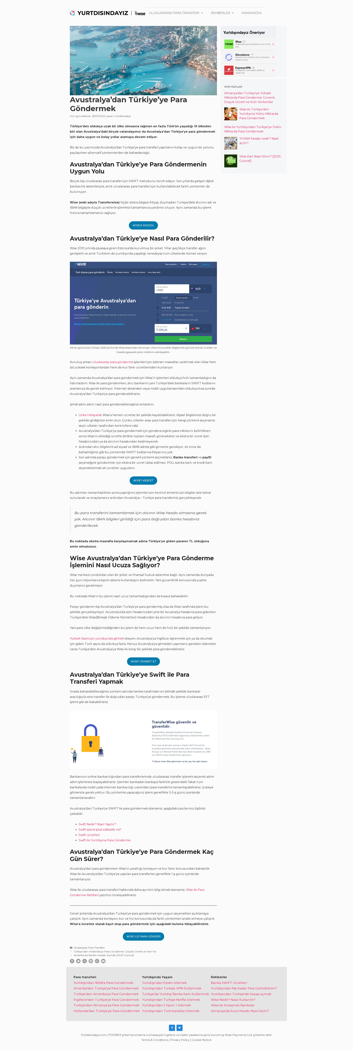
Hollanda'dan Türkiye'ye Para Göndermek (107, 1011)
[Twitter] (179, 1028)
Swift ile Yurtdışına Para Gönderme (105, 840)
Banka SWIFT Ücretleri (229, 983)
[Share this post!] (72, 962)
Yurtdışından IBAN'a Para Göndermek (103, 983)
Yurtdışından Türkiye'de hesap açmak (241, 994)
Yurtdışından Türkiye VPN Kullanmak (171, 988)
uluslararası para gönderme (112, 362)
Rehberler (220, 13)
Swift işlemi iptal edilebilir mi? (100, 829)
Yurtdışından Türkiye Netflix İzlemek (171, 1000)
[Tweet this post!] (78, 962)
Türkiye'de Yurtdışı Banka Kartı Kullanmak (175, 994)
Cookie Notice (202, 1040)
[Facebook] (172, 1028)
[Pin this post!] (91, 962)
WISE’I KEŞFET (143, 480)
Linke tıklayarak (90, 415)
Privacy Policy (179, 1040)
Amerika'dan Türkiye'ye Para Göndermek (106, 988)
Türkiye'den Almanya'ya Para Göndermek (106, 1005)
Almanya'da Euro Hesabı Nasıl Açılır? (240, 1011)
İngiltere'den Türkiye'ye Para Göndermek (106, 1000)
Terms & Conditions (154, 1040)
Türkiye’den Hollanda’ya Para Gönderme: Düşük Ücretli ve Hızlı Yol (115, 951)
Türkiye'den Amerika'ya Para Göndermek (106, 994)
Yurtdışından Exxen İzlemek (164, 983)
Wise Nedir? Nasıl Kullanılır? (233, 1000)
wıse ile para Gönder (143, 936)
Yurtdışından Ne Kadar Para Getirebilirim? (244, 988)
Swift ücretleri (89, 835)
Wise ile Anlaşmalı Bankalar (233, 1005)
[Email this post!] (103, 962)
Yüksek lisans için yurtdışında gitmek (97, 638)
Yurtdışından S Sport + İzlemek (166, 1005)
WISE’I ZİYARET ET (143, 661)
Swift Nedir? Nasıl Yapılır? (97, 824)
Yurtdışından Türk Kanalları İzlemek (170, 1011)
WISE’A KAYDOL (143, 225)
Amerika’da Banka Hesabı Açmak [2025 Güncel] (104, 955)
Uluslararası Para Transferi (174, 13)
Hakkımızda (251, 13)
